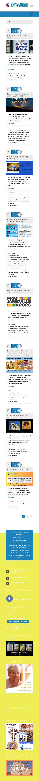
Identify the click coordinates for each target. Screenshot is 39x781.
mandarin (25, 451)
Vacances (22, 195)
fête (20, 199)
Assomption (16, 199)
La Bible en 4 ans (24, 550)
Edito (26, 134)
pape (15, 75)
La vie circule (25, 553)
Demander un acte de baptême (19, 543)
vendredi (19, 272)
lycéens (16, 332)
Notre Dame (10, 453)
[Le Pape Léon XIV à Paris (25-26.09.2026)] (19, 46)
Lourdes (26, 330)
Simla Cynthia (12, 192)
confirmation (11, 134)
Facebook (16, 599)
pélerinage (20, 332)
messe (9, 201)
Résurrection (21, 268)
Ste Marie (26, 201)
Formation (14, 130)
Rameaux (15, 268)
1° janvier (12, 257)
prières (9, 335)
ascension (19, 257)
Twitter (22, 599)
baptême (17, 132)
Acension (12, 132)
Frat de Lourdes (16, 136)
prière (17, 201)
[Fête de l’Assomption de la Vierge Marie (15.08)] (19, 168)
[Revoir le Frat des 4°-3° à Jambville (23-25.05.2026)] (19, 301)
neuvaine (13, 201)
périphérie (15, 140)
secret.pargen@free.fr (17, 582)
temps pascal (14, 272)
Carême (27, 259)
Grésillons (24, 261)
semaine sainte (19, 270)
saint (25, 268)
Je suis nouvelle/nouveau (19, 540)
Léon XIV (12, 75)
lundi (17, 263)
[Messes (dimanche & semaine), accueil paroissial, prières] (19, 230)
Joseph (25, 136)
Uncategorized (24, 326)
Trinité (14, 399)
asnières (22, 197)
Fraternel (10, 330)
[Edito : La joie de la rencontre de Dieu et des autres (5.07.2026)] (19, 105)
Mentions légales (15, 553)
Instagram (28, 599)
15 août (11, 197)
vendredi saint (25, 272)
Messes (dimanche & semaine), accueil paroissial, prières (17, 220)
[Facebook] (10, 14)
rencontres (14, 335)
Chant (11, 451)
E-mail (9, 614)
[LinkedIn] (15, 14)
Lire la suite (11, 69)
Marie (17, 138)
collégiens (21, 328)
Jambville (21, 330)
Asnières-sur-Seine (17, 259)
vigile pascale (11, 274)
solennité (21, 201)
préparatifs (22, 75)
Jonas (21, 136)
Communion (22, 132)
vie (14, 77)
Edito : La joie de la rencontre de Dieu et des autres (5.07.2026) (19, 95)
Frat (25, 328)
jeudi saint (13, 263)
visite (17, 77)
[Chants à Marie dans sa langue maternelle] (19, 426)
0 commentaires (13, 80)
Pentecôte (10, 140)
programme (10, 77)
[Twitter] (7, 14)
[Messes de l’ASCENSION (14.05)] (19, 479)
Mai (14, 138)
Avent (24, 259)
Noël (20, 266)
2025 (15, 257)
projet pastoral (21, 140)
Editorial (10, 136)
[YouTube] (12, 14)
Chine (14, 451)
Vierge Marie (11, 203)
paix (20, 138)
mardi (20, 263)
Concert (27, 132)
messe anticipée (15, 266)
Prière (24, 130)
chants (16, 328)
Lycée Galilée (11, 332)
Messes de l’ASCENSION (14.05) (17, 469)
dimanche (10, 261)
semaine (14, 270)
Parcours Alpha (14, 550)
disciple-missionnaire (19, 134)
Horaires (14, 195)
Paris (18, 75)
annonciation (17, 197)
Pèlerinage (19, 130)
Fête (21, 73)
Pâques (23, 138)
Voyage (20, 77)
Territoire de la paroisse (19, 537)
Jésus (14, 506)
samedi (9, 270)
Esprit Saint (15, 397)
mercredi (24, 263)
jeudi (9, 263)
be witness (12, 328)
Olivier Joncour (13, 73)
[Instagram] (18, 14)
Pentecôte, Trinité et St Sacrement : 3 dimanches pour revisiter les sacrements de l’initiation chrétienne (19, 353)
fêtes (14, 261)
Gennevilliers (25, 199)
